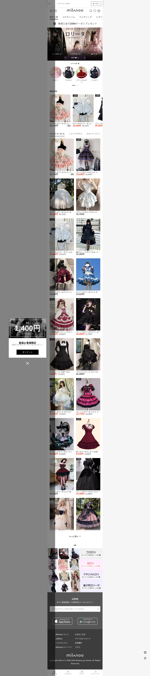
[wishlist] (94, 10)
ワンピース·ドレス (57, 134)
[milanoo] (75, 10)
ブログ (77, 647)
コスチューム (68, 17)
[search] (90, 10)
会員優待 (78, 643)
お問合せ (59, 639)
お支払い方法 (80, 634)
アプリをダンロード (83, 639)
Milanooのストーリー (64, 647)
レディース (101, 17)
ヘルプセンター (62, 643)
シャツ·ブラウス (75, 134)
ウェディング (85, 17)
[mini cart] (98, 10)
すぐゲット (27, 352)
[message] (55, 10)
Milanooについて (62, 634)
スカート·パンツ (93, 134)
